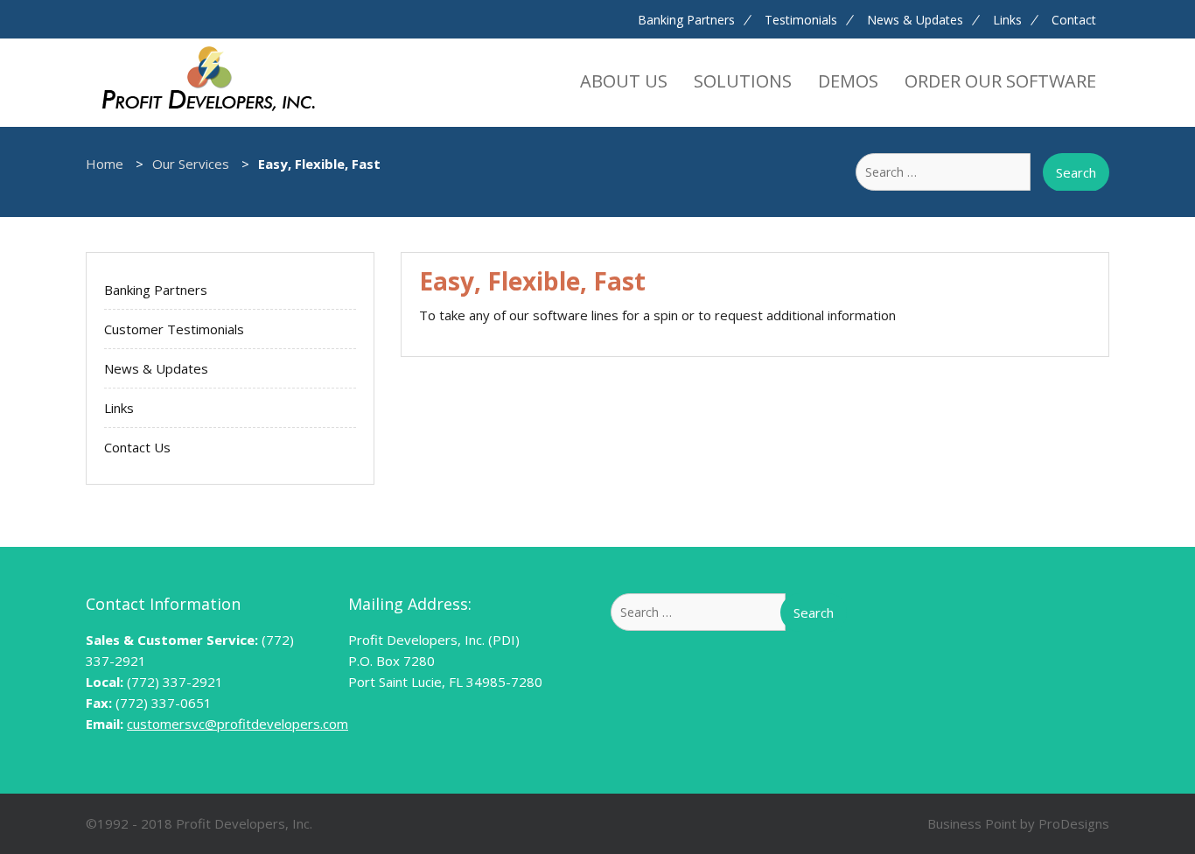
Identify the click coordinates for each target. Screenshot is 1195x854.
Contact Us (137, 447)
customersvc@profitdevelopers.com (237, 723)
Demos (848, 81)
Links (1007, 20)
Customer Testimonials (174, 329)
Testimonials (801, 20)
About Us (623, 81)
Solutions (743, 81)
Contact (1074, 20)
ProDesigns (1073, 823)
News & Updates (915, 20)
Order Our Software (1000, 81)
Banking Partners (686, 20)
